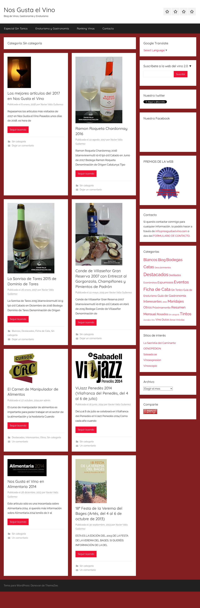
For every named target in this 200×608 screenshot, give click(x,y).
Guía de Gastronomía (172, 295)
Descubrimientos (163, 267)
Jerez (164, 302)
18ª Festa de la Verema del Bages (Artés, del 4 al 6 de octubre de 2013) (98, 513)
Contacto (108, 28)
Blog (162, 260)
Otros (43, 437)
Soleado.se (150, 354)
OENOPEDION (152, 348)
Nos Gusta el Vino (29, 10)
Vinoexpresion (152, 360)
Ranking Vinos (86, 28)
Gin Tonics (177, 289)
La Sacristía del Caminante (159, 342)
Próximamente (161, 307)
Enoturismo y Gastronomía (52, 28)
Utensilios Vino (149, 320)
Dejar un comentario (23, 145)
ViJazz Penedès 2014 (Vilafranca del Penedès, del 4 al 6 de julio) (101, 393)
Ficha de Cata (42, 331)
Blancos (16, 331)
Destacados (28, 331)
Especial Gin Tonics (16, 28)
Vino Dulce (162, 319)
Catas (148, 266)
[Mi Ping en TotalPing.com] (150, 413)
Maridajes (176, 301)
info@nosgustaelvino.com (171, 231)
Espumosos (165, 282)
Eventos (181, 282)
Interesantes (32, 437)
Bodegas (174, 259)
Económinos (150, 282)
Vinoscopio (150, 365)
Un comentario (20, 441)
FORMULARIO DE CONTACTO (171, 235)
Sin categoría (19, 141)
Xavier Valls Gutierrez (52, 104)
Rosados (162, 314)
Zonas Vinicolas (177, 320)
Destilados (175, 275)
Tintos (185, 313)
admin (47, 400)
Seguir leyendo (18, 129)
